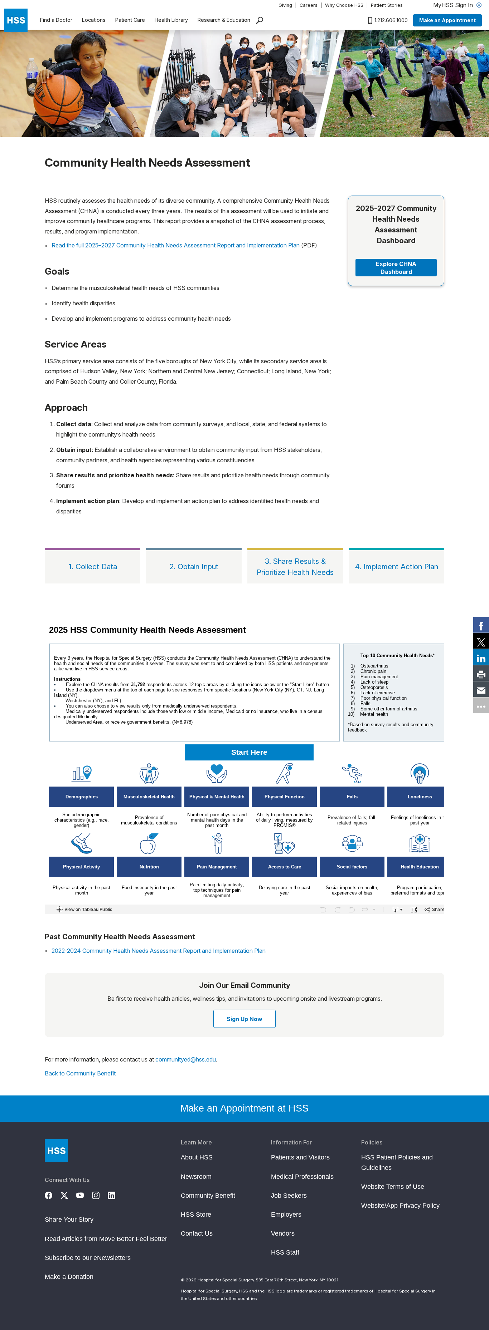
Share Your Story (69, 1219)
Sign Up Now (244, 1019)
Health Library (171, 20)
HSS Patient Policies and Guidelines (397, 1162)
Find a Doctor (56, 20)
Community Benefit (208, 1195)
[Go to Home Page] (56, 1150)
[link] (481, 625)
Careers (309, 5)
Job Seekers (289, 1195)
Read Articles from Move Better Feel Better (106, 1238)
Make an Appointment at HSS (244, 1108)
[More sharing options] (481, 705)
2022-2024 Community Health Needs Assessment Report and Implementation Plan (159, 950)
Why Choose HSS (344, 5)
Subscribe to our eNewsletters (88, 1257)
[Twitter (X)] (68, 1194)
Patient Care (130, 20)
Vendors (283, 1233)
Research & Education (224, 20)
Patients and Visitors (300, 1157)
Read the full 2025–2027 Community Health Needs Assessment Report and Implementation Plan (176, 245)
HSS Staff (285, 1252)
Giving (285, 5)
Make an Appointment (447, 20)
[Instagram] (100, 1194)
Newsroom (196, 1176)
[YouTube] (84, 1194)
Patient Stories (387, 5)
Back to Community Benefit (80, 1073)
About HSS (197, 1157)
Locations (94, 20)
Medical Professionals (302, 1176)
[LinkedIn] (116, 1194)
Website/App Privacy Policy (400, 1205)
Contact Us (197, 1233)
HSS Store (196, 1214)
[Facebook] (52, 1194)
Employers (286, 1214)
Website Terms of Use (392, 1186)
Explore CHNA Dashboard (396, 267)
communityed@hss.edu (185, 1059)
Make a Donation (69, 1276)
